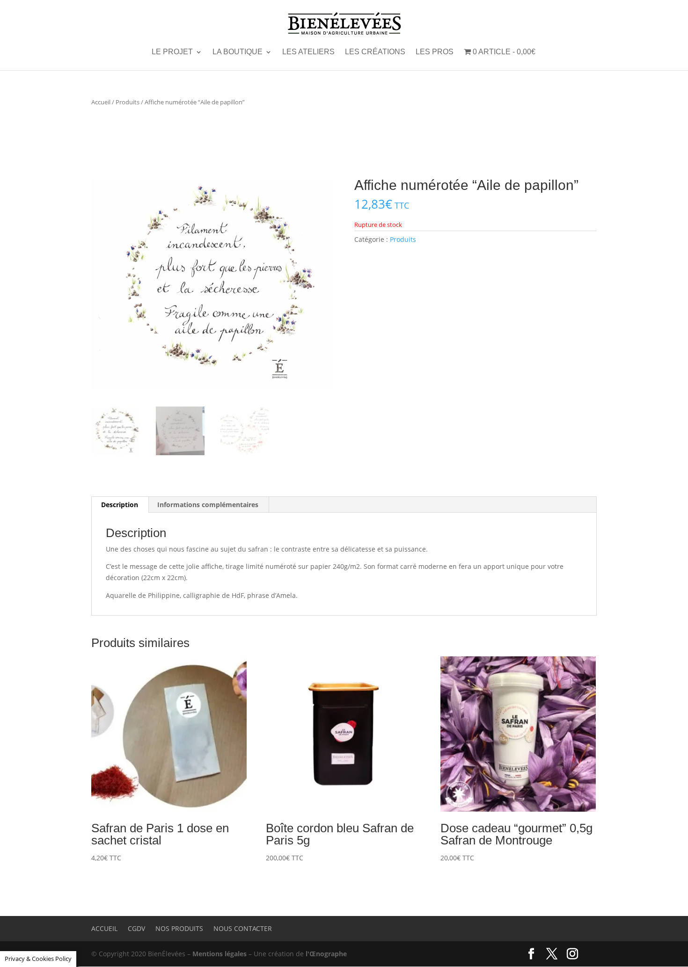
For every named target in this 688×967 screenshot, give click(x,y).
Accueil (100, 102)
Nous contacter (242, 928)
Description (119, 504)
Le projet (172, 52)
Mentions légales (219, 953)
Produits (127, 102)
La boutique (237, 52)
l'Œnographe (326, 953)
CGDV (136, 928)
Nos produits (179, 928)
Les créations (375, 52)
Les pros (435, 52)
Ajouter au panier (130, 880)
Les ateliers (308, 52)
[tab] (120, 505)
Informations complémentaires (207, 504)
